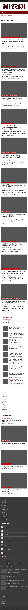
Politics (3, 404)
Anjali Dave (11, 102)
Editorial (3, 37)
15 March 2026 (12, 356)
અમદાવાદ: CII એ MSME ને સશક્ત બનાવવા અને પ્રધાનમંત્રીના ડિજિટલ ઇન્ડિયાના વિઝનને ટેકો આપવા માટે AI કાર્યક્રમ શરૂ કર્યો (14, 70)
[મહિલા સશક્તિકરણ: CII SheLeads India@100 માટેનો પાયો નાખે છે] (14, 175)
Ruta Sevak (6, 556)
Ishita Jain (11, 74)
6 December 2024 (5, 74)
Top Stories (17, 37)
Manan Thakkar (7, 545)
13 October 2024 (5, 102)
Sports (3, 408)
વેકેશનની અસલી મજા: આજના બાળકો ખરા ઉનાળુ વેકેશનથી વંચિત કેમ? (16, 341)
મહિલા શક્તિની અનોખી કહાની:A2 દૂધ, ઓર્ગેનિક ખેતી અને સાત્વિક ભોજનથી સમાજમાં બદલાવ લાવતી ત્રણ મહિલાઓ (16, 382)
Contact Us (3, 596)
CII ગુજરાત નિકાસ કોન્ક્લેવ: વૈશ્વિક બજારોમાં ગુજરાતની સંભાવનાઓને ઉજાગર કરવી (12, 156)
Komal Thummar (7, 538)
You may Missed (6, 415)
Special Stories (11, 379)
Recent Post (5, 561)
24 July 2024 (4, 247)
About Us (3, 593)
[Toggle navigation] (2, 12)
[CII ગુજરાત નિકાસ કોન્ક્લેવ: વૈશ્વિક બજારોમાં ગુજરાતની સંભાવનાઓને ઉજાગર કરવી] (14, 146)
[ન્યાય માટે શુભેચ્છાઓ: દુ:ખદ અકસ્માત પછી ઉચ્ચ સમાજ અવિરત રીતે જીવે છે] (14, 205)
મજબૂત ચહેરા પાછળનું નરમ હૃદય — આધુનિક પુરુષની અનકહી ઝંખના (16, 354)
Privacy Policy (3, 601)
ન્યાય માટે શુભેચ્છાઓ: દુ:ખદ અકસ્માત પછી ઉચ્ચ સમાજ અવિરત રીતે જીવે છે (13, 215)
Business (3, 66)
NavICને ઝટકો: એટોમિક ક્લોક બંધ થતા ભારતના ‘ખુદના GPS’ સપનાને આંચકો (13, 321)
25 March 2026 (6, 324)
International (4, 401)
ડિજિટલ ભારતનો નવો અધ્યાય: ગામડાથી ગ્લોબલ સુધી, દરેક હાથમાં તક (17, 327)
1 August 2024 (4, 188)
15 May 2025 (4, 45)
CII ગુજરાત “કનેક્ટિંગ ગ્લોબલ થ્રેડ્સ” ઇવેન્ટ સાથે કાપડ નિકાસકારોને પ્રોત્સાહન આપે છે (13, 302)
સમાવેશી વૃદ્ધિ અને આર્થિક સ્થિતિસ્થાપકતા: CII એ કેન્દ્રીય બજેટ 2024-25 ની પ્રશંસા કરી (13, 245)
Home (2, 600)
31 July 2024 (4, 218)
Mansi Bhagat (7, 549)
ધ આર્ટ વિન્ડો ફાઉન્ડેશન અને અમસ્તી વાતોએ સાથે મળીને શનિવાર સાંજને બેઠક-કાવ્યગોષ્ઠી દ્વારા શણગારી (13, 41)
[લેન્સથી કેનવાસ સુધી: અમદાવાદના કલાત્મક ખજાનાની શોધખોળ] (14, 89)
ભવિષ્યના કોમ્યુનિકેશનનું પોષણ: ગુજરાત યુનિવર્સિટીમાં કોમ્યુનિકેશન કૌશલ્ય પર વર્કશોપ (12, 127)
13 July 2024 (4, 304)
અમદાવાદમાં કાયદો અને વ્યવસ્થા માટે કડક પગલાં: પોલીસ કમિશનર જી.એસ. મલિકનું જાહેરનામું (16, 361)
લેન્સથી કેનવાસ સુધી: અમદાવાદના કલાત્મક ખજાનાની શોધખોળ (12, 99)
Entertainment (8, 37)
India (10, 152)
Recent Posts (7, 317)
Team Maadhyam (10, 45)
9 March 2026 (12, 370)
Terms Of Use (4, 603)
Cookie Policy (3, 598)
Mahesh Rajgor (7, 542)
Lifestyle (13, 37)
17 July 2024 (4, 275)
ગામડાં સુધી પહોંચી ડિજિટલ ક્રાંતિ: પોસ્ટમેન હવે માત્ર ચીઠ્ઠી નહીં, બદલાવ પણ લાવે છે (16, 335)
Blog (2, 594)
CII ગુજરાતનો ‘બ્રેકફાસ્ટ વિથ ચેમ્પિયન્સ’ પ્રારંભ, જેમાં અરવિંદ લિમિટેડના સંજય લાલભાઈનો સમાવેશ (14, 272)
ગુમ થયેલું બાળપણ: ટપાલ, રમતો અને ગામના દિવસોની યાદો (16, 367)
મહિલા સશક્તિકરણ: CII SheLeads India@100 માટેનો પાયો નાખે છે (13, 186)
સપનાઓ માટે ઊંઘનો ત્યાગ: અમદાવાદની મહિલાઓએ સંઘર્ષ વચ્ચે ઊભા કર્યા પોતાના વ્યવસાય (16, 374)
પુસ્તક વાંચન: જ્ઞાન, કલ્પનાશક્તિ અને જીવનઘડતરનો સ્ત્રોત (16, 347)
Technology (11, 66)
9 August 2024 (4, 129)
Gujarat (7, 66)
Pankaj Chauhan (7, 553)
